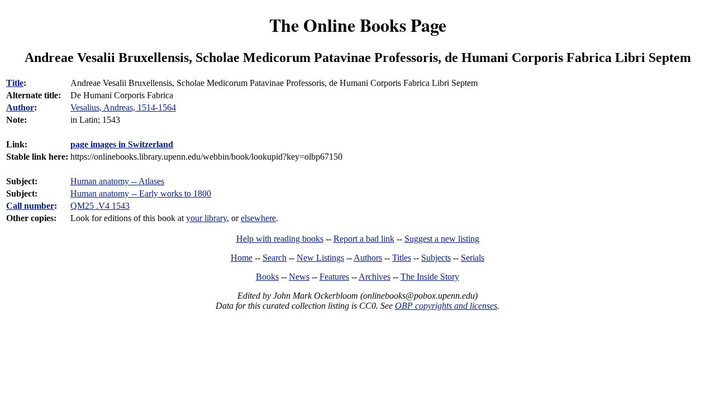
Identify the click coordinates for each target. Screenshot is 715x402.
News (299, 276)
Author (20, 107)
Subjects (436, 257)
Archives (374, 276)
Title (14, 83)
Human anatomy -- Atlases (117, 181)
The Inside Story (430, 276)
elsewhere (258, 218)
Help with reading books (279, 238)
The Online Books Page (357, 25)
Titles (401, 257)
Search (275, 257)
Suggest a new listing (441, 238)
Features (334, 276)
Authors (368, 257)
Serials (472, 257)
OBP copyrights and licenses (446, 305)
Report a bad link (363, 238)
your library (206, 218)
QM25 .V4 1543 (100, 205)
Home (241, 257)
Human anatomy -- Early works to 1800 (140, 193)
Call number (30, 205)
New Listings (320, 257)
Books (267, 276)
